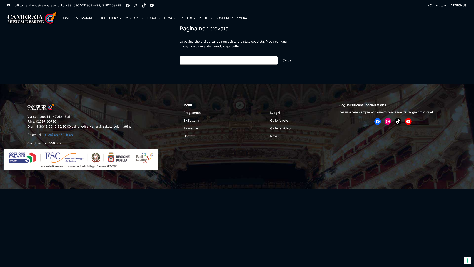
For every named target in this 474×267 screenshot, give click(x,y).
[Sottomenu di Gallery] (194, 18)
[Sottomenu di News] (175, 18)
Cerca (287, 60)
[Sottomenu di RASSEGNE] (142, 18)
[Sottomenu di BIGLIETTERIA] (120, 18)
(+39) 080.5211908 (78, 5)
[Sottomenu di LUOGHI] (160, 18)
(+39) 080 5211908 (59, 135)
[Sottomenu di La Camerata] (445, 5)
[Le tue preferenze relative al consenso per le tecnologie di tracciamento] (467, 260)
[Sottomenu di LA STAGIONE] (95, 18)
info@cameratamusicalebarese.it (35, 5)
